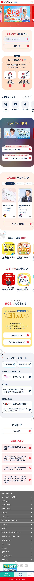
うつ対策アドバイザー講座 (17, 157)
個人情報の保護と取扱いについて (11, 536)
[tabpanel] (17, 14)
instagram (21, 565)
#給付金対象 (22, 212)
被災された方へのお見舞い (9, 497)
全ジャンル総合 (10, 183)
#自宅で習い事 (7, 208)
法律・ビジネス (20, 183)
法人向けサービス (7, 556)
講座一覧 (17, 46)
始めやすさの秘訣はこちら (17, 342)
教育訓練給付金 (6, 509)
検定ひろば (5, 560)
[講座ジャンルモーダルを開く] (3, 183)
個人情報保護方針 (7, 540)
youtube (26, 565)
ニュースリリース (7, 493)
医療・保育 (28, 183)
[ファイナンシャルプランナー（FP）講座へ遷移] (17, 133)
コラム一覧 (5, 516)
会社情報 (4, 524)
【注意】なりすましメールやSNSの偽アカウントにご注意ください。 (15, 468)
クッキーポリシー (7, 544)
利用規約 (4, 548)
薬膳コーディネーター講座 (16, 148)
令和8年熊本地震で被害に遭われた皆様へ (15, 448)
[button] (27, 39)
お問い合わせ (5, 501)
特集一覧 (4, 513)
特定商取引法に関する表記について (12, 532)
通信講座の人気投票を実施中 (10, 520)
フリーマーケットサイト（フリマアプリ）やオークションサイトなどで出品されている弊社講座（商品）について (15, 480)
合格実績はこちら (17, 335)
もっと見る (17, 431)
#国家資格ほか (23, 210)
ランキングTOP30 (18, 224)
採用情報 (4, 528)
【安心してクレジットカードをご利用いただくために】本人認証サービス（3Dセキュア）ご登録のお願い (15, 458)
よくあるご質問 (6, 505)
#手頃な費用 (6, 210)
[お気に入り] (14, 216)
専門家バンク (5, 552)
